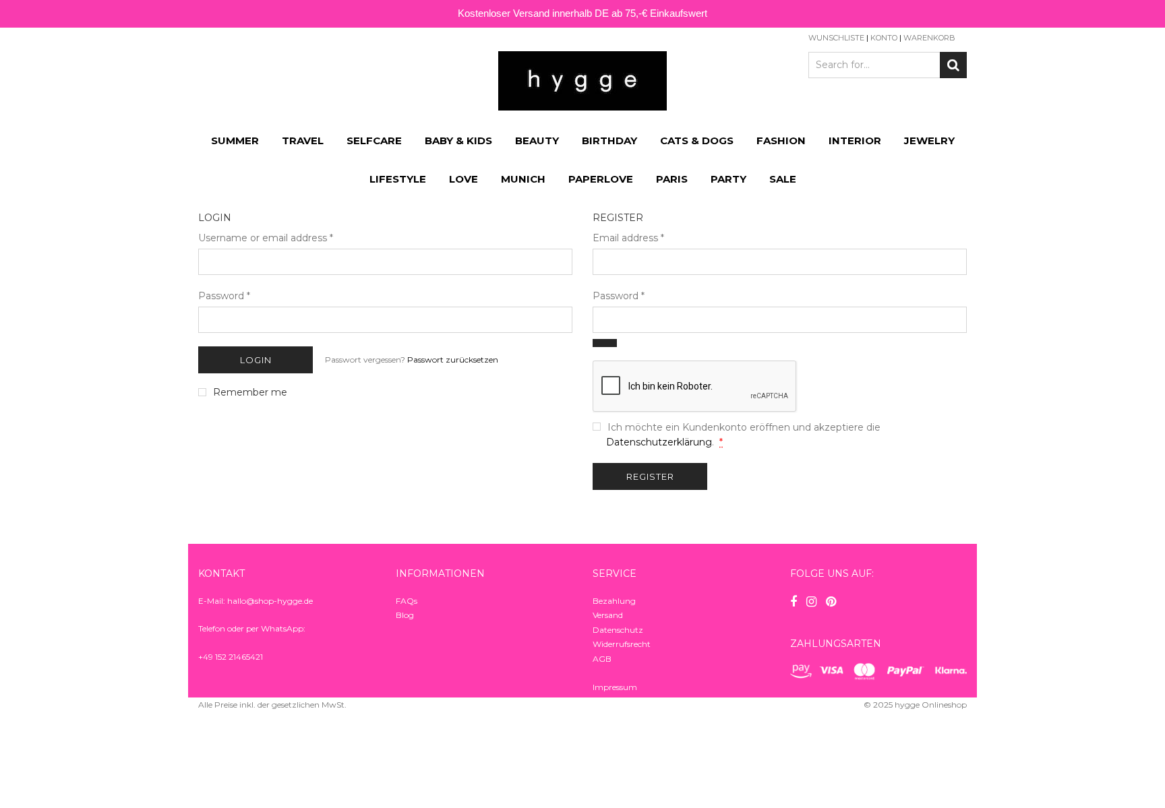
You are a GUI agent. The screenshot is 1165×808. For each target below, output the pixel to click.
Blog (405, 615)
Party (728, 179)
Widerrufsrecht (622, 644)
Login (256, 359)
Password (224, 296)
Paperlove (600, 179)
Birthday (609, 140)
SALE (782, 179)
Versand (608, 615)
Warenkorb (929, 37)
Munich (523, 179)
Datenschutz (618, 630)
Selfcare (374, 140)
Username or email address (265, 238)
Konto (883, 37)
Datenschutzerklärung (659, 442)
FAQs (406, 601)
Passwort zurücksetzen (452, 359)
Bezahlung (614, 601)
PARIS (672, 179)
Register (650, 476)
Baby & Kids (458, 140)
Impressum (615, 687)
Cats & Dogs (697, 140)
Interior (855, 140)
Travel (303, 140)
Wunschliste (836, 37)
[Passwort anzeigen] (605, 343)
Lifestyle (397, 179)
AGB (602, 659)
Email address (628, 238)
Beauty (537, 140)
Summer (235, 140)
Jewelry (929, 140)
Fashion (781, 140)
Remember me (250, 392)
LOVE (463, 179)
